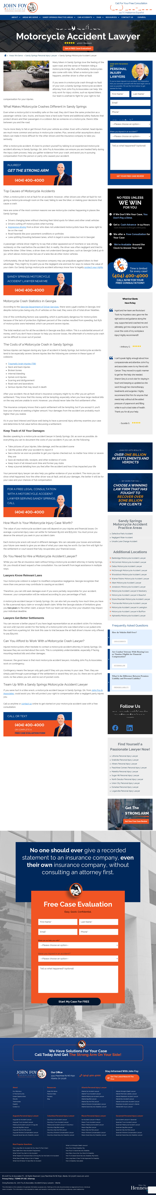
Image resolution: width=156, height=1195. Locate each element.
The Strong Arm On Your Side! (95, 1054)
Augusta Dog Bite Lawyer (21, 1127)
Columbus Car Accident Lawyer (57, 1119)
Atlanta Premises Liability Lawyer (126, 1094)
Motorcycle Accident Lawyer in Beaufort (129, 595)
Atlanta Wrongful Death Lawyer (126, 1091)
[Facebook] (122, 1180)
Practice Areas (51, 1094)
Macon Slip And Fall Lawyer (90, 1130)
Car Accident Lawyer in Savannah (126, 1119)
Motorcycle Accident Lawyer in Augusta (25, 1125)
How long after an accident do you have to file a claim (30, 1148)
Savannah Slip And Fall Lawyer (125, 1130)
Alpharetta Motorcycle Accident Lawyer (128, 616)
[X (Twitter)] (130, 1180)
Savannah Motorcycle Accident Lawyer (128, 1125)
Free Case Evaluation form (30, 733)
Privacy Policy (7, 1179)
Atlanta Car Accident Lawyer (90, 1091)
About (15, 17)
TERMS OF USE (21, 1179)
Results (15, 1099)
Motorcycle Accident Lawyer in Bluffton (128, 611)
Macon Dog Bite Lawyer (89, 1127)
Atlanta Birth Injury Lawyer (124, 1107)
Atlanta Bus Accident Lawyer (125, 1099)
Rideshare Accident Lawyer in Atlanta (127, 1104)
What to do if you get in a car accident (25, 1153)
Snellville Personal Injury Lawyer (125, 760)
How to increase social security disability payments (82, 1156)
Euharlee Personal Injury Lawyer (125, 787)
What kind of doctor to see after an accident (27, 1161)
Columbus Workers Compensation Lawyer (60, 1132)
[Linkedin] (137, 1180)
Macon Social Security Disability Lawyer (94, 1135)
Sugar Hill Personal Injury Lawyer (125, 775)
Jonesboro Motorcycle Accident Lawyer (128, 587)
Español (142, 17)
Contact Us (127, 17)
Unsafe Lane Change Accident (124, 541)
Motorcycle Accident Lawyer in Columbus (60, 1125)
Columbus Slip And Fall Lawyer (57, 1130)
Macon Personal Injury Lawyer (94, 1116)
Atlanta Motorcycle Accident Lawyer (93, 1096)
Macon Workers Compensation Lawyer (94, 1132)
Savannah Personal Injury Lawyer (129, 1116)
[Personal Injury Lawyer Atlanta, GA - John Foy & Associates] (24, 6)
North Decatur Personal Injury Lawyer (127, 779)
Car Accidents (85, 17)
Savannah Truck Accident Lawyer (126, 1122)
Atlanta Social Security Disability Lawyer (94, 1107)
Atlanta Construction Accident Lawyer (127, 1101)
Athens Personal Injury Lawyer (124, 764)
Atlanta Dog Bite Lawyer (89, 1099)
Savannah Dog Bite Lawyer (124, 1127)
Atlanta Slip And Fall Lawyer (90, 1101)
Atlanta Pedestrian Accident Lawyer (127, 1096)
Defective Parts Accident (122, 534)
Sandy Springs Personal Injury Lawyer (41, 55)
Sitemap (31, 1179)
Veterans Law (119, 665)
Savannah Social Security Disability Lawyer (129, 1135)
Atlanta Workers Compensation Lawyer (94, 1104)
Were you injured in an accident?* (124, 132)
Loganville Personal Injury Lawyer (126, 791)
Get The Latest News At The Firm (122, 1078)
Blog (48, 1099)
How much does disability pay (75, 1148)
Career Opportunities (19, 1096)
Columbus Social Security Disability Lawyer (60, 1135)
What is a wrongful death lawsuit (76, 1145)
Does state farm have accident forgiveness (26, 1150)
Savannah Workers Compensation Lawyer (129, 1132)
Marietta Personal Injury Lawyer (125, 771)
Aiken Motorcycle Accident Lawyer (126, 583)
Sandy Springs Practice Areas (58, 17)
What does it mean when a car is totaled (26, 1158)
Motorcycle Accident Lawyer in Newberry (129, 591)
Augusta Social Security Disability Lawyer (26, 1135)
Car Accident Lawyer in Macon (91, 1119)
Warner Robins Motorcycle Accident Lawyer (130, 579)
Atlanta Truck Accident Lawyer (91, 1094)
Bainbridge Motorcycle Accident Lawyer (129, 558)
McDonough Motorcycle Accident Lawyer (129, 570)
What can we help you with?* (49, 940)
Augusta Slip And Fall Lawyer (22, 1130)
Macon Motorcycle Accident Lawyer (93, 1125)
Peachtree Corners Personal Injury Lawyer (129, 768)
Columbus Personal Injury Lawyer (60, 1116)
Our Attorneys (17, 1091)
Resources (111, 17)
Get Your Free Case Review (136, 821)
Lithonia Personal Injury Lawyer (125, 756)
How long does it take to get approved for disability (82, 1158)
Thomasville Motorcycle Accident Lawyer (129, 603)
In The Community (18, 1094)
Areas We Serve (30, 17)
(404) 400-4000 (131, 7)
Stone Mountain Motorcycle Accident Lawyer (131, 599)
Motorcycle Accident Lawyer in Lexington (129, 607)
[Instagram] (152, 1180)
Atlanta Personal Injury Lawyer (94, 1087)
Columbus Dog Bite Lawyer (55, 1127)
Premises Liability (121, 687)
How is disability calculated (74, 1161)
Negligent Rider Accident (122, 537)
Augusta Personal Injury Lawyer (26, 1116)
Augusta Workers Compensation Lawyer (25, 1132)
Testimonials (17, 1101)
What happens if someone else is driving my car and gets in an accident (36, 1156)
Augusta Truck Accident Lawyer (23, 1122)
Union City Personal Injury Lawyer (126, 783)
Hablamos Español (135, 12)
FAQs (99, 17)
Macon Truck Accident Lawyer (91, 1122)
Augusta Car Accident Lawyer (22, 1119)
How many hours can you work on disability (80, 1153)
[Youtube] (144, 1180)
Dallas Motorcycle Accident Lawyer (127, 566)
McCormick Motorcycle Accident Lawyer (129, 562)
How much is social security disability (78, 1150)
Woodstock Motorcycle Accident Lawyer (129, 574)
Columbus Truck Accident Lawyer (58, 1122)
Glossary (50, 1096)
